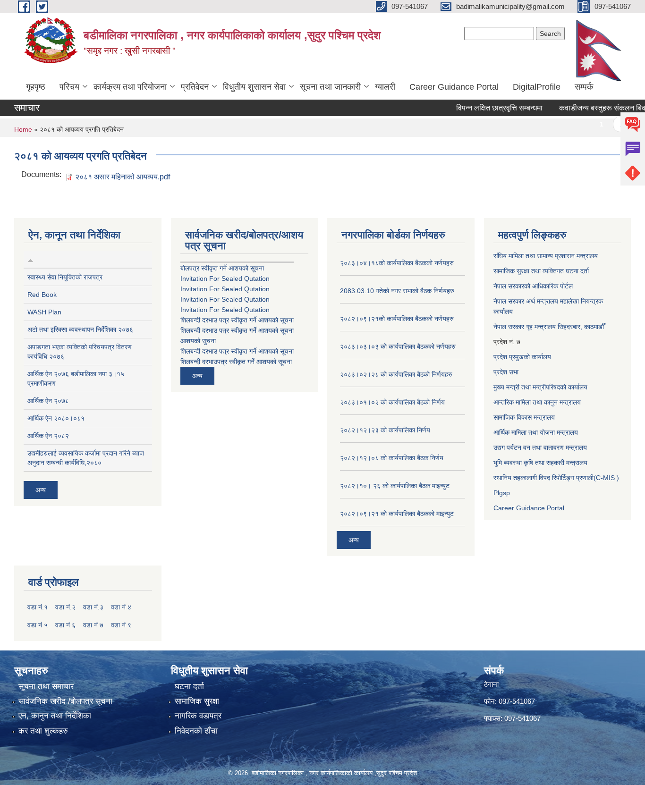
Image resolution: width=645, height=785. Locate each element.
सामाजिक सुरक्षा (197, 701)
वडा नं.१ (37, 607)
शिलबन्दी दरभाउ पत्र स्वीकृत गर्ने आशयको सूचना (237, 320)
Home (23, 129)
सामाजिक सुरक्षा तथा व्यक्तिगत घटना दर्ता (541, 271)
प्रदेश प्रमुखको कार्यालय (522, 357)
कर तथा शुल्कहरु (43, 730)
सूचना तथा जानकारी (330, 87)
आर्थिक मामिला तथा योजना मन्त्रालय (535, 432)
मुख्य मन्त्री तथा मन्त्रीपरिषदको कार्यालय (540, 387)
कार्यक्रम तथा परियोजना (130, 87)
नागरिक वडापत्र (198, 715)
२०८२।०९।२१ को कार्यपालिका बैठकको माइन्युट (397, 513)
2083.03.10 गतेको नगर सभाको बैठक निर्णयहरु (397, 291)
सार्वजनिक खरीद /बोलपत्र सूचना (65, 701)
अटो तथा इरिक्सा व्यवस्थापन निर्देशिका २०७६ (80, 329)
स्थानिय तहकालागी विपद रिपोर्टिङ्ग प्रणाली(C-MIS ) (556, 477)
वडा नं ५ (37, 625)
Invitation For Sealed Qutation (225, 278)
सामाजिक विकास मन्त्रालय (524, 417)
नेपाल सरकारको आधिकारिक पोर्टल (533, 286)
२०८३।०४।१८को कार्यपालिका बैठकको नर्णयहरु (397, 263)
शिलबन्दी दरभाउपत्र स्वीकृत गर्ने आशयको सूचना (236, 361)
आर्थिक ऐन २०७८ (48, 401)
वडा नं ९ (121, 625)
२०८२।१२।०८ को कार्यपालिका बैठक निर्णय (391, 458)
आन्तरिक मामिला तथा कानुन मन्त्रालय (537, 402)
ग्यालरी (385, 87)
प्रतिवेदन (195, 87)
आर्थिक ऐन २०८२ (48, 435)
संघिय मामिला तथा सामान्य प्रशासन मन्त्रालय (545, 256)
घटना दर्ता (189, 686)
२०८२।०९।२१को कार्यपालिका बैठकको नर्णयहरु (397, 318)
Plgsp (501, 493)
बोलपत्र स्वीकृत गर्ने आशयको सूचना (222, 268)
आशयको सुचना (198, 341)
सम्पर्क (584, 87)
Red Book (42, 294)
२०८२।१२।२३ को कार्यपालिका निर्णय (385, 430)
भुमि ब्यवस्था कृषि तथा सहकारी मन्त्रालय (540, 462)
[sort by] (30, 259)
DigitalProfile (536, 87)
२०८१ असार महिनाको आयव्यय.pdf (122, 177)
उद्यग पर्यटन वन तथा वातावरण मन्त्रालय (540, 447)
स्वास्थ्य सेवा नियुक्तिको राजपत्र (64, 277)
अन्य (40, 490)
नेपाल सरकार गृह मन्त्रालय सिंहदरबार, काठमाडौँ (548, 326)
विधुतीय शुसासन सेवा (254, 87)
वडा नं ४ (121, 607)
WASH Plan (44, 312)
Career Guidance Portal (454, 87)
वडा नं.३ (93, 607)
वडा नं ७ (93, 625)
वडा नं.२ (65, 607)
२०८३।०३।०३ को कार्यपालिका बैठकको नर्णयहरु (398, 346)
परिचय (69, 87)
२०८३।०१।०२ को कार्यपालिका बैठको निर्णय (392, 402)
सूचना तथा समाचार (46, 686)
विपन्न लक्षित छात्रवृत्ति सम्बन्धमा (486, 108)
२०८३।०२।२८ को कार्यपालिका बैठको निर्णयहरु (396, 374)
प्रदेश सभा (505, 372)
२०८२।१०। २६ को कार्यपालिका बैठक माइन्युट (395, 486)
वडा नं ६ (65, 625)
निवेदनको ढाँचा (196, 730)
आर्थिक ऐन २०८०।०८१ (56, 418)
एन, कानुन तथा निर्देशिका (54, 715)
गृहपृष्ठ (35, 87)
